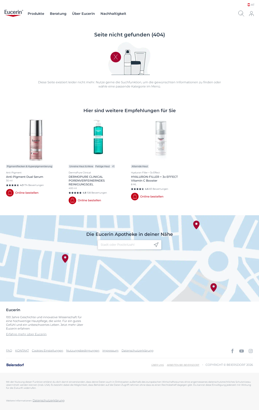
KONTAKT (22, 350)
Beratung (58, 14)
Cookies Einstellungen (47, 350)
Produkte (36, 14)
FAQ (9, 350)
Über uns (157, 365)
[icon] (156, 244)
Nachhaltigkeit (113, 14)
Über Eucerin (83, 14)
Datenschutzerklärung (137, 350)
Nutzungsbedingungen (82, 350)
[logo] (14, 13)
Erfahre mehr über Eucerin (26, 334)
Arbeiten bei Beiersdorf (183, 365)
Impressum (110, 350)
